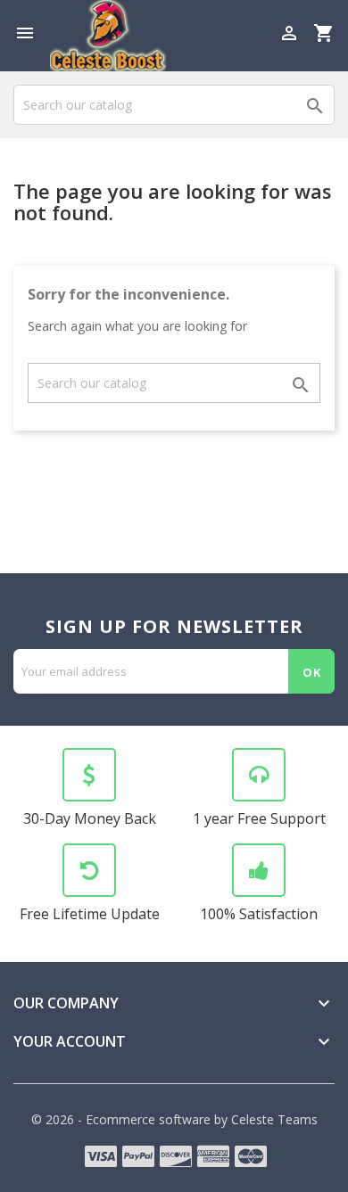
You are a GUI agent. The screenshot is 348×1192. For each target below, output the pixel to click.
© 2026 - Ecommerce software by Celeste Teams (174, 1119)
